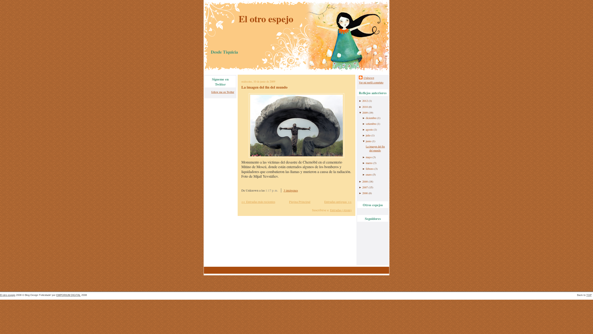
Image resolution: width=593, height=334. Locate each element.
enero (369, 174)
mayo (369, 157)
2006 (365, 193)
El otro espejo (266, 19)
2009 (365, 112)
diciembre (371, 118)
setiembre (371, 123)
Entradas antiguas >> (338, 202)
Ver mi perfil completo (371, 82)
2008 (365, 181)
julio (368, 135)
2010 (365, 107)
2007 (365, 187)
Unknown (368, 78)
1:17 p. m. (271, 190)
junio (368, 141)
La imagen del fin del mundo (264, 87)
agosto (369, 129)
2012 (365, 101)
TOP (589, 295)
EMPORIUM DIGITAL (68, 295)
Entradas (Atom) (341, 210)
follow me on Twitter (222, 92)
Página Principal (299, 202)
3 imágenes (291, 190)
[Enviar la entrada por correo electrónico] (303, 190)
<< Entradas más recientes (258, 202)
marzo (369, 163)
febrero (370, 168)
